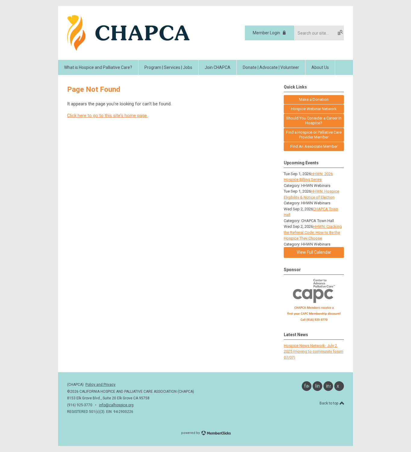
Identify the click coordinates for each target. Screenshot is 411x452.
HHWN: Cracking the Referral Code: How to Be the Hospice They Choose (313, 232)
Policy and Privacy (100, 384)
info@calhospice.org (116, 405)
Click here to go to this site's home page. (107, 115)
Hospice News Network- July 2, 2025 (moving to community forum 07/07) (313, 351)
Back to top (329, 403)
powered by (191, 433)
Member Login (266, 32)
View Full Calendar (314, 252)
